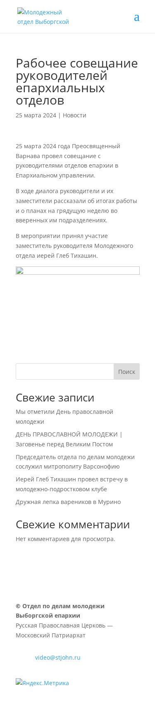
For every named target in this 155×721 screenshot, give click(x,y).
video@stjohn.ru (58, 657)
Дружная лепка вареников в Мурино (68, 502)
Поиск (126, 372)
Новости (74, 115)
